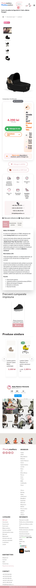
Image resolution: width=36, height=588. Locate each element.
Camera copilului (7, 530)
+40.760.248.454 (17, 205)
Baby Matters (24, 456)
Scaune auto (6, 524)
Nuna (22, 468)
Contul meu (5, 563)
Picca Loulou (24, 508)
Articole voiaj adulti (7, 540)
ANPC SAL (22, 541)
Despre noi (5, 557)
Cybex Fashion (24, 464)
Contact (5, 559)
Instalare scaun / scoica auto (26, 196)
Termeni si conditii (23, 520)
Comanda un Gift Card (19, 170)
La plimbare (5, 542)
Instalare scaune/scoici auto (25, 536)
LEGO (22, 454)
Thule (22, 479)
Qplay (22, 494)
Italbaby (23, 510)
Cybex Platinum (25, 460)
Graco (22, 485)
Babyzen (23, 458)
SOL (20, 543)
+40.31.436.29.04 (18, 210)
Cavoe (22, 462)
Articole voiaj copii (7, 538)
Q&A (4, 561)
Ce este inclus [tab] (19, 224)
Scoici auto (5, 526)
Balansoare (5, 536)
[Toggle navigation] (34, 5)
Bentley (22, 492)
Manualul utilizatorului (11, 218)
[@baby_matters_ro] (9, 387)
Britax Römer (24, 473)
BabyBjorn (23, 498)
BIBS (22, 481)
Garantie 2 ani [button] (27, 182)
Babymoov (23, 504)
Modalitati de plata (24, 527)
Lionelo (22, 466)
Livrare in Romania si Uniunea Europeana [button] (9, 183)
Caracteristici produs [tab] (12, 224)
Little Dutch (24, 496)
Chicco (22, 490)
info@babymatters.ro (18, 213)
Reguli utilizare (25, 218)
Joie (22, 470)
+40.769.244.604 (7, 574)
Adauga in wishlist (19, 164)
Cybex (22, 452)
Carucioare (5, 522)
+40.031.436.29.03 (8, 580)
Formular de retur (23, 531)
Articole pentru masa (8, 532)
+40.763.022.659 (7, 576)
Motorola (23, 502)
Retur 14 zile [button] (9, 194)
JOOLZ (22, 514)
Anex (22, 477)
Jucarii (4, 544)
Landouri (19, 17)
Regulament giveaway (8, 566)
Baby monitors (6, 528)
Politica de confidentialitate (26, 522)
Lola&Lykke (23, 483)
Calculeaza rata (11, 134)
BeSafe (22, 506)
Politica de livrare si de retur (26, 529)
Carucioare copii (11, 17)
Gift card (5, 520)
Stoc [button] (18, 182)
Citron (22, 512)
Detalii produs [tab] (5, 224)
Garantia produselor (24, 533)
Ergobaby (23, 500)
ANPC (20, 539)
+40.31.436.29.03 (17, 208)
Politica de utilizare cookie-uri (26, 524)
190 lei (18, 325)
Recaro (22, 475)
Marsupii (5, 534)
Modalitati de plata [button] (18, 194)
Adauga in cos (14, 128)
